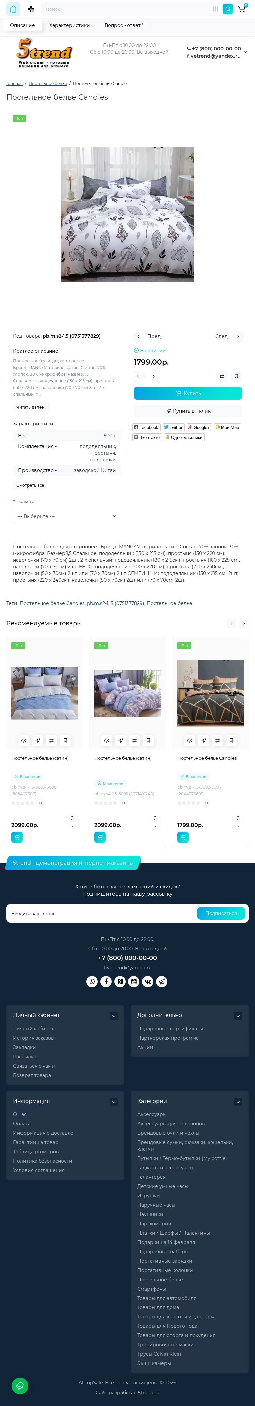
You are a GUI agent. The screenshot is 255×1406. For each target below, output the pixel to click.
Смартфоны (151, 1289)
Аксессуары (152, 1114)
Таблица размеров (36, 1152)
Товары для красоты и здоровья (176, 1317)
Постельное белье (169, 603)
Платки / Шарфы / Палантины (173, 1233)
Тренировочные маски (165, 1345)
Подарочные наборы (163, 1252)
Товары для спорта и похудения (176, 1335)
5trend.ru (148, 1393)
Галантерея (151, 1177)
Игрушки (148, 1196)
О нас (20, 1114)
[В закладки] (65, 740)
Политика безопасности (42, 1161)
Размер (25, 501)
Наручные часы (156, 1205)
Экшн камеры (154, 1363)
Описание (22, 25)
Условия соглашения (39, 1170)
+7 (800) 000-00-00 (216, 48)
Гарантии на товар (36, 1142)
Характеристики (69, 25)
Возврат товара (32, 1075)
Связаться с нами (34, 1066)
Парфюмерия (154, 1224)
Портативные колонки (165, 1270)
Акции (145, 1047)
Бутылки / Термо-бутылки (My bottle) (182, 1158)
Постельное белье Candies (52, 603)
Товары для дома (158, 1307)
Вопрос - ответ (124, 25)
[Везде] (215, 9)
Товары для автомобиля (166, 1298)
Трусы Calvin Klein (159, 1354)
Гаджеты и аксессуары (165, 1168)
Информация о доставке (43, 1133)
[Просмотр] (23, 740)
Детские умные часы (162, 1186)
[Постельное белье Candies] (127, 214)
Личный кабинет (33, 1029)
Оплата (22, 1124)
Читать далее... (31, 407)
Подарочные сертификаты (170, 1029)
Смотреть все (30, 485)
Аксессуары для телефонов (171, 1124)
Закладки (24, 1047)
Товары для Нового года (167, 1326)
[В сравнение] (51, 740)
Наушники (150, 1214)
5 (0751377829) (127, 603)
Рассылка (24, 1057)
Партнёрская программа (168, 1038)
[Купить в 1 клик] (37, 740)
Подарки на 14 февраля (166, 1242)
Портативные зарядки (164, 1261)
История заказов (33, 1038)
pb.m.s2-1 (97, 603)
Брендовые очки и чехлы (168, 1133)
